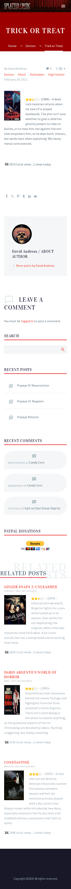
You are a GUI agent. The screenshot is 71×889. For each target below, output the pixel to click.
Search (62, 349)
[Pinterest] (18, 196)
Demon (9, 74)
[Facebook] (6, 196)
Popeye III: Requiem (30, 401)
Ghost (22, 74)
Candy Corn (36, 462)
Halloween (37, 74)
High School (56, 74)
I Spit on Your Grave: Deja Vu (41, 508)
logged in (27, 321)
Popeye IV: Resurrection (33, 385)
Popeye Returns (28, 417)
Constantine (17, 762)
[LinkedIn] (29, 196)
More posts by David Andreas (35, 266)
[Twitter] (12, 196)
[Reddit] (35, 196)
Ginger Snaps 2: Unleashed (30, 587)
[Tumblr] (23, 196)
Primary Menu (63, 6)
